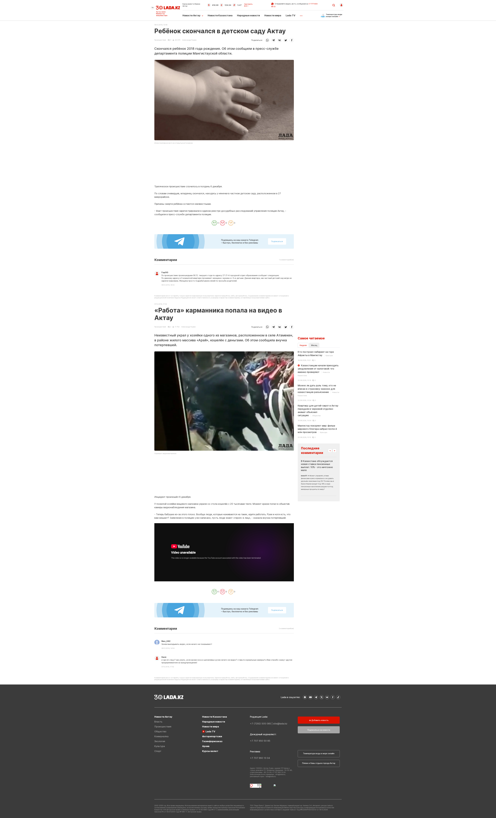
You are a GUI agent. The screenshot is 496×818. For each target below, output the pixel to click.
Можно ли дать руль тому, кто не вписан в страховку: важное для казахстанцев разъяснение (318, 390)
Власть (158, 721)
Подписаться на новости (318, 730)
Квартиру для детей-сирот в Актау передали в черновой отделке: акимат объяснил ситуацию (318, 410)
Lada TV (290, 15)
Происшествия (160, 40)
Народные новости (248, 15)
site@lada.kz (280, 723)
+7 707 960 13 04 (260, 758)
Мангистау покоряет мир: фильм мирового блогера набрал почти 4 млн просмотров (317, 428)
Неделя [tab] (303, 345)
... (301, 15)
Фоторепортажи (212, 736)
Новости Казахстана (220, 15)
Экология (159, 741)
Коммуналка (161, 736)
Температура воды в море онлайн (318, 753)
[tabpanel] (319, 394)
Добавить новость (319, 720)
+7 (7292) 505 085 (260, 723)
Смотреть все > (248, 5)
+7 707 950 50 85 (260, 740)
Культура (159, 746)
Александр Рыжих (189, 40)
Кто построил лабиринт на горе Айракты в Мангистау (316, 353)
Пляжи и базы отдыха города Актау (318, 763)
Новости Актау (191, 15)
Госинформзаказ (212, 741)
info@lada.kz (280, 774)
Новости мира (272, 15)
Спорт (157, 751)
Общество (160, 731)
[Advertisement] (224, 167)
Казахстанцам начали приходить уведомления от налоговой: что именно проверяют (318, 370)
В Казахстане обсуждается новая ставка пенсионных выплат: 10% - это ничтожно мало (317, 465)
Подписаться (277, 241)
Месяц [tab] (314, 345)
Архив (205, 746)
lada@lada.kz (271, 776)
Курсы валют (210, 751)
